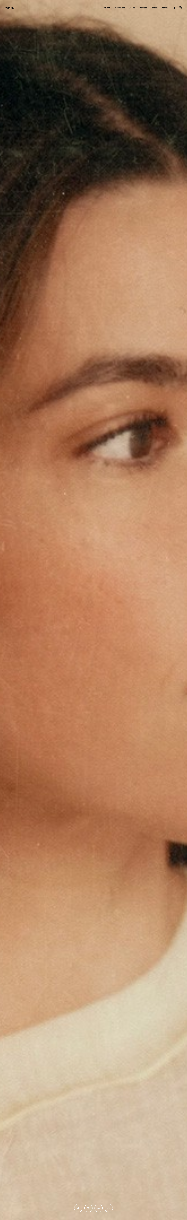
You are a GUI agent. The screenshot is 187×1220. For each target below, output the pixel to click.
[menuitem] (107, 8)
